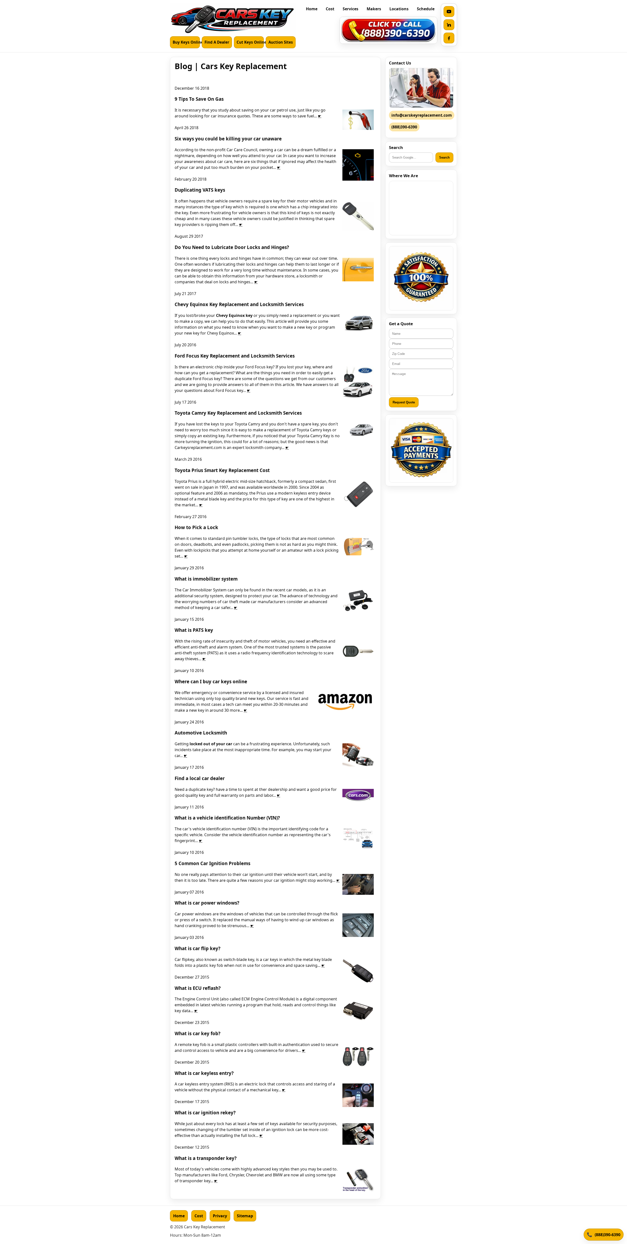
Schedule (425, 9)
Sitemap (245, 1216)
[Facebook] (449, 38)
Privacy (220, 1216)
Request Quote (404, 402)
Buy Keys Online (186, 42)
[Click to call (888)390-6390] (388, 30)
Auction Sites (280, 42)
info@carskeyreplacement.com (421, 115)
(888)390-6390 (607, 1234)
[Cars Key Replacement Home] (233, 19)
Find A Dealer (217, 42)
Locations (399, 9)
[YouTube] (449, 11)
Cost (330, 9)
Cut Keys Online (250, 42)
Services (350, 9)
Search (444, 157)
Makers (374, 9)
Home (311, 9)
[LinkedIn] (449, 24)
